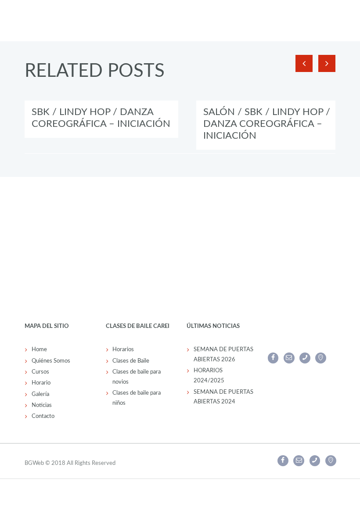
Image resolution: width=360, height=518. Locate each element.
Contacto (43, 416)
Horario (41, 383)
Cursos (40, 372)
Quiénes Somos (51, 361)
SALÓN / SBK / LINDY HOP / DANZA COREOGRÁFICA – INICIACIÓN (266, 123)
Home (39, 350)
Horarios (123, 350)
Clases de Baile (130, 361)
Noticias (42, 405)
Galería (40, 394)
